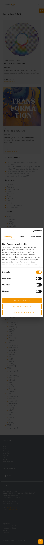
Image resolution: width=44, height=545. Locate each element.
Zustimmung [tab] (8, 237)
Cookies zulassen (22, 300)
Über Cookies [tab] (36, 237)
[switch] (39, 278)
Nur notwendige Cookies (22, 312)
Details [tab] (22, 237)
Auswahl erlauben (22, 306)
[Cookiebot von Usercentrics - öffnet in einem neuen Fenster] (33, 231)
